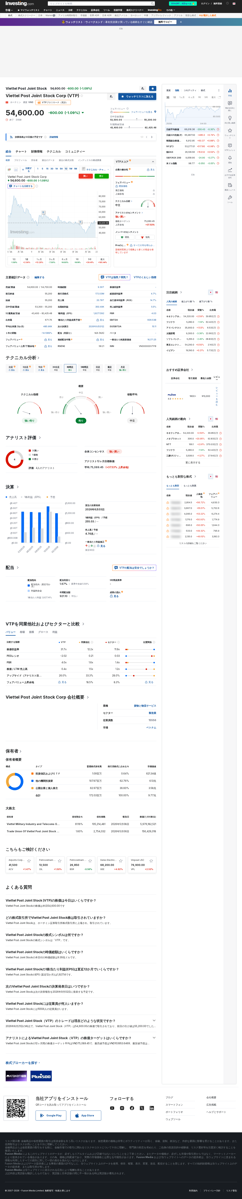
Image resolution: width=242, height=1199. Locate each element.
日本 (40, 15)
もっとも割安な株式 (179, 476)
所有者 (34, 160)
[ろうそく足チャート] (9, 170)
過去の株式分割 (66, 160)
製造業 (152, 712)
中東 (146, 15)
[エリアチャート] (16, 170)
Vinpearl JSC (137, 860)
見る (64, 682)
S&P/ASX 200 (173, 157)
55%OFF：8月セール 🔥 (183, 3)
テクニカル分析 (21, 357)
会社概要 (211, 1097)
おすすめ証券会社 (177, 370)
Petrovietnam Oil (48, 860)
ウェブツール (173, 1119)
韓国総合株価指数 (174, 140)
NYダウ (170, 146)
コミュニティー (75, 151)
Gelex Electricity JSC (111, 860)
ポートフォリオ (174, 1111)
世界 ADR (94, 15)
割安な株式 (190, 15)
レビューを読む (217, 396)
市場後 (83, 15)
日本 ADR (107, 15)
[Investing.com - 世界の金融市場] (20, 3)
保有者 (12, 751)
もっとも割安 (172, 485)
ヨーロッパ (135, 15)
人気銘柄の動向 (176, 419)
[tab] (12, 368)
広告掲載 (211, 1104)
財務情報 (37, 151)
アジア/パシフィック (161, 15)
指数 (177, 90)
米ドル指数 (171, 163)
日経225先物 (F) (174, 135)
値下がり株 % (205, 301)
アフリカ (178, 15)
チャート (21, 151)
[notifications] (228, 3)
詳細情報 (54, 137)
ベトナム (151, 727)
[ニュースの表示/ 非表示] (83, 169)
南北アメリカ (121, 15)
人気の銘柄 (171, 301)
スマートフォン (174, 1104)
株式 (10, 15)
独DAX (169, 152)
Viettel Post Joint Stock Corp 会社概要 (45, 697)
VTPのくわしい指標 (145, 277)
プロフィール (20, 160)
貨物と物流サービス (145, 705)
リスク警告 (231, 1190)
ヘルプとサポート (216, 1111)
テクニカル (54, 151)
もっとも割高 (190, 485)
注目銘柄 (172, 292)
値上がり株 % (188, 301)
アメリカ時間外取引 (67, 15)
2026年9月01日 (96, 326)
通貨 (168, 90)
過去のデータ (48, 160)
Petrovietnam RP (78, 860)
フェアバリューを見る (141, 112)
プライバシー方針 (211, 1190)
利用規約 (193, 1190)
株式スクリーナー (134, 10)
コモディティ (190, 90)
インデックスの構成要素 (89, 160)
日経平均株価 (172, 129)
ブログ (169, 1097)
